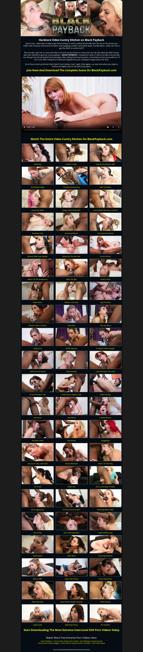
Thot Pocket (71, 440)
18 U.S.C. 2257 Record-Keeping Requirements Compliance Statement (71, 649)
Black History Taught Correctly (71, 602)
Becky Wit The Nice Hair (71, 256)
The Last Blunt (105, 325)
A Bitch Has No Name (38, 371)
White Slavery (105, 602)
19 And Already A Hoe (37, 394)
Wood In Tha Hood (71, 302)
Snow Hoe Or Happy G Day (71, 394)
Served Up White (37, 210)
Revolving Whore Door (105, 510)
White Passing (105, 394)
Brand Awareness (105, 579)
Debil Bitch (71, 556)
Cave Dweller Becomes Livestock (105, 210)
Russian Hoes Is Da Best (38, 325)
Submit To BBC (71, 164)
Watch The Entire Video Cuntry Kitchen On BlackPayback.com (71, 139)
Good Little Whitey (71, 579)
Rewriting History (71, 625)
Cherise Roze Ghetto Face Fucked (66, 641)
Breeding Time (37, 233)
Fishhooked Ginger (38, 187)
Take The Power (105, 187)
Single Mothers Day (105, 533)
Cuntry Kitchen (105, 256)
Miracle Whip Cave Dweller (38, 256)
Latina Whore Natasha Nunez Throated (75, 643)
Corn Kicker (37, 533)
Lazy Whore (71, 418)
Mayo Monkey (71, 371)
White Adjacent (71, 348)
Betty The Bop (71, 279)
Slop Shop (71, 325)
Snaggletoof (105, 440)
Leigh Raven (37, 625)
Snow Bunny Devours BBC (105, 164)
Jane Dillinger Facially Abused (91, 641)
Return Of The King (105, 464)
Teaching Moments (105, 556)
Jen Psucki (37, 418)
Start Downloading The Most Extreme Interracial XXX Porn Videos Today (71, 630)
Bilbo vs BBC (37, 579)
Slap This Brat (105, 302)
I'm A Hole (37, 487)
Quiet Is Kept (105, 279)
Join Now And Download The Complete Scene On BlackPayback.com (71, 70)
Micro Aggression (37, 510)
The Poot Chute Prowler (71, 510)
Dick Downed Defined (105, 233)
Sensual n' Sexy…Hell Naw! (38, 464)
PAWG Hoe (71, 487)
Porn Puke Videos (98, 643)
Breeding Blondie (71, 233)
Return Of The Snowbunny (38, 279)
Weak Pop (37, 164)
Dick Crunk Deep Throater (105, 487)
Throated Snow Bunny (71, 187)
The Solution (105, 625)
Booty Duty (38, 348)
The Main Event (37, 440)
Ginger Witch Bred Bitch (71, 210)
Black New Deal (37, 602)
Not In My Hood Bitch (71, 533)
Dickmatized (37, 556)
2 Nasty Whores (105, 418)
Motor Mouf (37, 302)
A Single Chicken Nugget (105, 348)
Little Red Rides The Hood (105, 371)
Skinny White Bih (71, 464)
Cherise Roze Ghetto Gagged (48, 643)
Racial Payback (46, 641)
